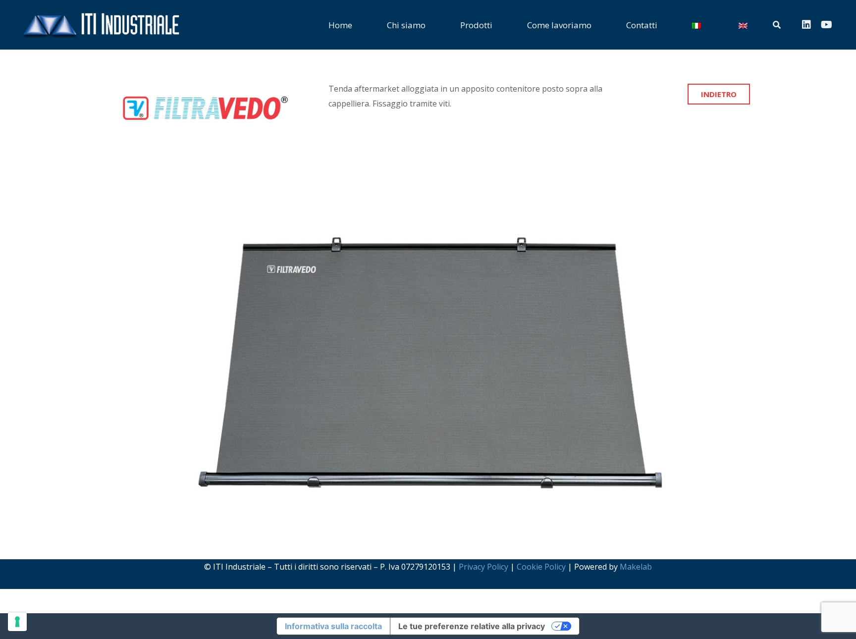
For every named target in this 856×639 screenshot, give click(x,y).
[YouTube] (826, 25)
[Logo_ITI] (99, 25)
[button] (499, 25)
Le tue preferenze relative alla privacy (471, 626)
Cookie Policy (541, 566)
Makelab (636, 566)
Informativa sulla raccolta (333, 626)
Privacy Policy (483, 566)
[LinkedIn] (806, 25)
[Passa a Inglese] (744, 25)
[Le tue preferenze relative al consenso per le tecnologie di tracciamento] (17, 621)
